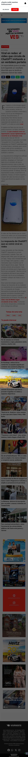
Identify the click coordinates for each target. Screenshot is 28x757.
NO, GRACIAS (6, 9)
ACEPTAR (15, 9)
